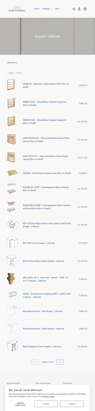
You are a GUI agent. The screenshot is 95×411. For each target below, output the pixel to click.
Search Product (13, 383)
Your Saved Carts (43, 383)
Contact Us (67, 383)
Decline (72, 404)
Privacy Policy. (49, 396)
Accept (46, 404)
